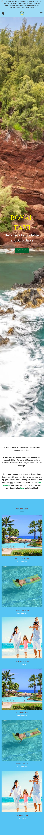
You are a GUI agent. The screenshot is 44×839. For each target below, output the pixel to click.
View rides (22, 250)
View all (22, 824)
